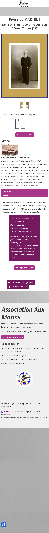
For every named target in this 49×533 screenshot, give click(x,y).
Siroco (5, 195)
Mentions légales (8, 403)
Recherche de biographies (23, 282)
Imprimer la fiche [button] (26, 267)
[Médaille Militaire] (21, 105)
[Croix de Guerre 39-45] (27, 105)
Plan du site (6, 406)
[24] (9, 150)
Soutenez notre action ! (13, 337)
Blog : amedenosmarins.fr (15, 363)
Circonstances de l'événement (15, 157)
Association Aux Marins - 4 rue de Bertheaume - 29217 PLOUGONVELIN (23, 350)
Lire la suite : (8, 191)
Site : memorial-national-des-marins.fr (21, 359)
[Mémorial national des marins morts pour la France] (24, 3)
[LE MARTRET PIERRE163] (24, 65)
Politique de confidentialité (29, 403)
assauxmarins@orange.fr (15, 355)
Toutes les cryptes (19, 286)
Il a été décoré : (17, 225)
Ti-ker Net (8, 411)
